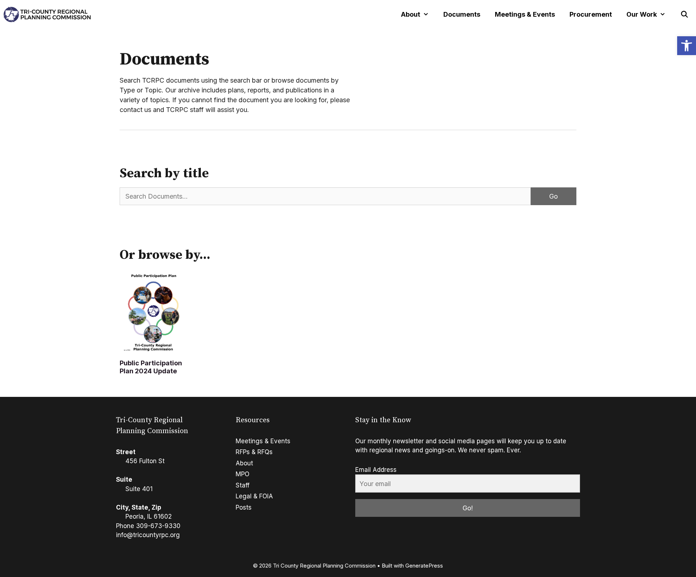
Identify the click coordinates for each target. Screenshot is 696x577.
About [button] (410, 14)
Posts (244, 507)
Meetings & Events (525, 14)
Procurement (590, 14)
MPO (242, 474)
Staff (242, 485)
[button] (686, 45)
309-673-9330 (158, 526)
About (244, 463)
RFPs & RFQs (254, 452)
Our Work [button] (641, 14)
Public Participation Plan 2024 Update (151, 367)
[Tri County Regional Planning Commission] (47, 14)
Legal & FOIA (254, 496)
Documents (461, 14)
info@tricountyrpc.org (148, 535)
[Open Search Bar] (684, 14)
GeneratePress (424, 565)
